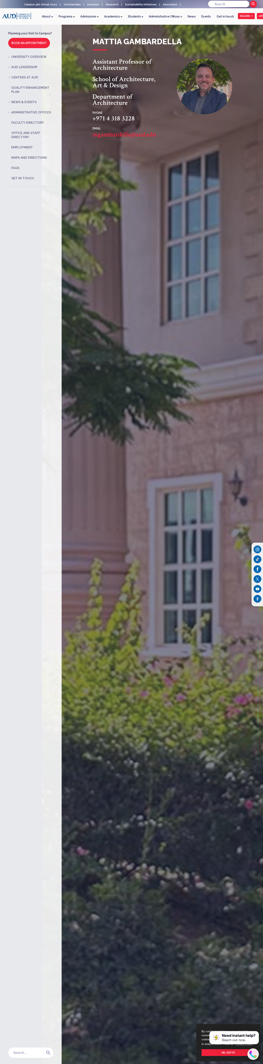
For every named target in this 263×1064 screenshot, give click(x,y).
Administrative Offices (164, 16)
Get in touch (225, 16)
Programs (66, 16)
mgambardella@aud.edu (124, 134)
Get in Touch (22, 178)
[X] (257, 579)
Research (112, 4)
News (192, 16)
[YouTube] (257, 589)
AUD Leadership (24, 67)
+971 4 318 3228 (113, 118)
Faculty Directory (27, 123)
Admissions (88, 16)
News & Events (24, 102)
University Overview (29, 57)
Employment (22, 147)
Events (206, 16)
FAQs (15, 168)
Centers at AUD (24, 77)
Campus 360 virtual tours (40, 4)
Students (134, 16)
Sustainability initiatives (141, 4)
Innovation (170, 4)
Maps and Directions (29, 158)
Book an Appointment (29, 43)
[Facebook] (257, 569)
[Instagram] (257, 549)
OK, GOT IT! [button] (228, 1052)
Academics (112, 16)
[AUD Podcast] (257, 599)
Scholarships (72, 4)
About (46, 16)
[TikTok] (257, 559)
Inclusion (93, 4)
